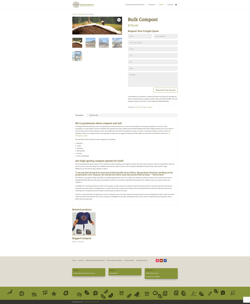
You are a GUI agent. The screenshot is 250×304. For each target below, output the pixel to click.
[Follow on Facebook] (165, 260)
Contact (170, 4)
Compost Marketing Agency (91, 302)
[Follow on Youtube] (161, 260)
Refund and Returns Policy (95, 260)
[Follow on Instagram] (157, 260)
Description (79, 115)
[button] (119, 20)
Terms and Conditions (114, 260)
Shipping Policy (141, 260)
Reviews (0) (94, 115)
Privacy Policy (129, 260)
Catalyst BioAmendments (134, 4)
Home (74, 14)
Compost (151, 4)
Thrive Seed (158, 174)
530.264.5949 (113, 273)
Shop (161, 4)
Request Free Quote (166, 90)
